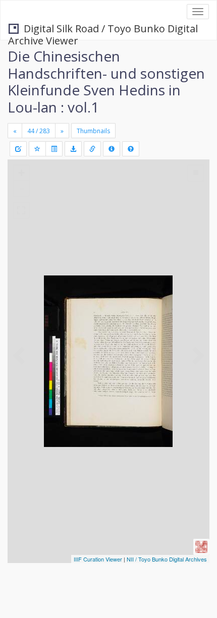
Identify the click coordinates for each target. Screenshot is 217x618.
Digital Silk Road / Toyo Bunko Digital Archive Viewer (103, 29)
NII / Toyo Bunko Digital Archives (167, 559)
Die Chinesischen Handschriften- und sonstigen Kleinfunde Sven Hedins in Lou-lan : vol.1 (106, 81)
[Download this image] (73, 148)
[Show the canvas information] (92, 148)
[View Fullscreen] (21, 210)
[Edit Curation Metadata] (18, 148)
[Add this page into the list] (37, 148)
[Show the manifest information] (111, 148)
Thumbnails (93, 131)
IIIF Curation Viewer (98, 559)
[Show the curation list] (54, 148)
